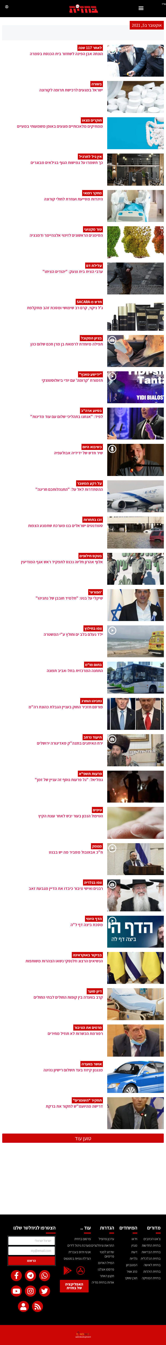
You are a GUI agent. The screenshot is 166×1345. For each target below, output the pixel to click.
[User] (23, 1306)
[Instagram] (30, 1291)
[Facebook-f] (16, 1275)
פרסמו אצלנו (106, 1269)
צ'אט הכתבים (152, 1239)
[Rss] (37, 1306)
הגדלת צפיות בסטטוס (77, 1258)
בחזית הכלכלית (151, 1258)
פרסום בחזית (82, 1239)
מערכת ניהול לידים (79, 1245)
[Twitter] (44, 1291)
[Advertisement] (83, 1182)
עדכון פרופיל (106, 1239)
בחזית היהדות (152, 1271)
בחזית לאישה (152, 1265)
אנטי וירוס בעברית (80, 1252)
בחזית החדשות (151, 1245)
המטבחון (131, 1265)
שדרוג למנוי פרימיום (107, 1254)
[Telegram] (30, 1275)
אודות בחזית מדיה (103, 1282)
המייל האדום (106, 1263)
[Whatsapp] (44, 1275)
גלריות (133, 1258)
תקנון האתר (107, 1276)
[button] (141, 8)
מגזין (134, 1245)
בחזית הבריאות (151, 1252)
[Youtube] (16, 1291)
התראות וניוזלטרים (102, 1245)
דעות (134, 1252)
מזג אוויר (132, 1271)
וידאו (134, 1239)
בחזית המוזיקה (151, 1278)
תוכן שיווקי (131, 1278)
